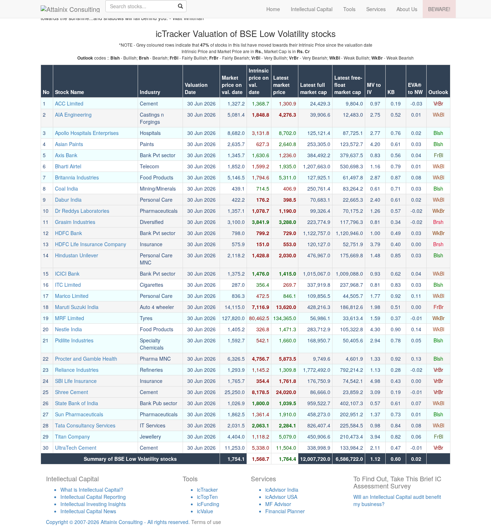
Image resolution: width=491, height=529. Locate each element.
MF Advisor (278, 503)
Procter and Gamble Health (86, 358)
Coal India (66, 188)
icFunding (208, 503)
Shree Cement (71, 391)
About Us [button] (406, 9)
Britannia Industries (77, 177)
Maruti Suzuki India (76, 306)
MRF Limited (69, 318)
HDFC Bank (68, 233)
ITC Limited (68, 284)
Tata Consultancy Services (85, 425)
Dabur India (68, 199)
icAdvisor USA (281, 496)
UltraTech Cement (75, 447)
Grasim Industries (75, 221)
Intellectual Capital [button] (311, 9)
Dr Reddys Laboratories (82, 210)
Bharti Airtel (68, 166)
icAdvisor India (281, 489)
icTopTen (207, 496)
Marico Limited (71, 295)
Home (273, 9)
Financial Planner (285, 511)
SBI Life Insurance (76, 380)
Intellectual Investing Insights (93, 503)
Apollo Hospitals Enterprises (87, 132)
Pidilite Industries (74, 340)
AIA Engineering (73, 114)
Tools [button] (349, 9)
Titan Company (72, 436)
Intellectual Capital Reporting (93, 496)
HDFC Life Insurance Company (90, 244)
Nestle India (68, 329)
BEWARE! (439, 9)
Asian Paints (69, 144)
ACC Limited (69, 103)
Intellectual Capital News (88, 511)
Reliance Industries (76, 369)
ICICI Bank (67, 273)
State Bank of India (76, 403)
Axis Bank (66, 155)
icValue (205, 511)
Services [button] (376, 9)
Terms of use (206, 521)
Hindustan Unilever (76, 255)
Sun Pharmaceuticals (79, 414)
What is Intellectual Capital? (91, 489)
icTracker (207, 489)
